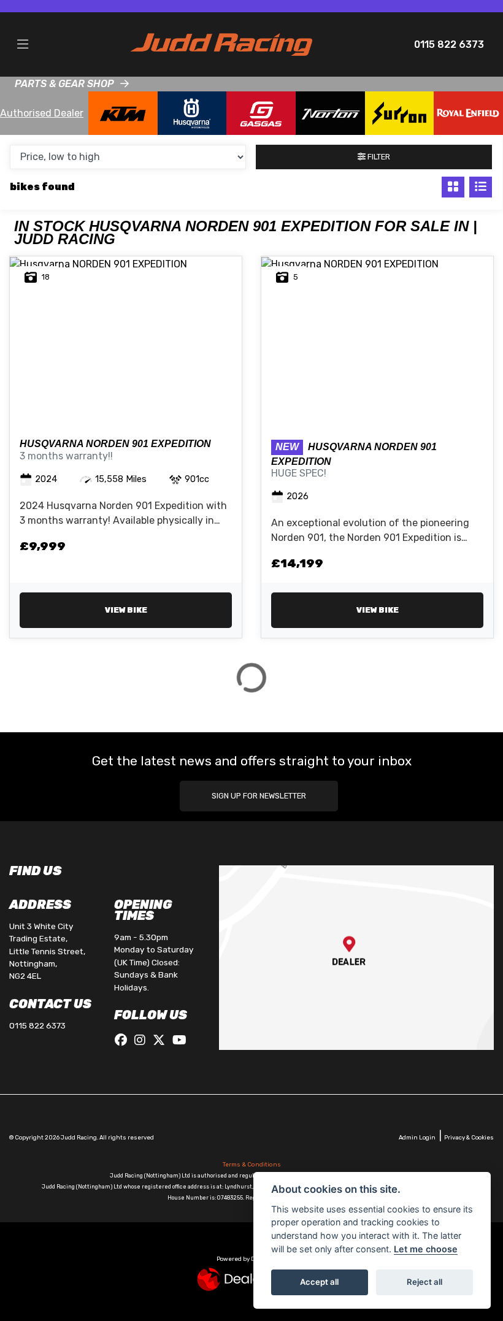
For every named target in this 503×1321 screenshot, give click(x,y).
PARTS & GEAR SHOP (64, 84)
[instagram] (143, 1040)
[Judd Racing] (221, 44)
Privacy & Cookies (469, 1137)
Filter (378, 156)
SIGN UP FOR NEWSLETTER (259, 795)
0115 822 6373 (449, 44)
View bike (126, 610)
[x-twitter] (162, 1040)
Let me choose (426, 1249)
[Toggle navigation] (23, 45)
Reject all (424, 1282)
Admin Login (417, 1137)
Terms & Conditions (252, 1164)
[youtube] (182, 1040)
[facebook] (124, 1040)
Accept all (319, 1282)
